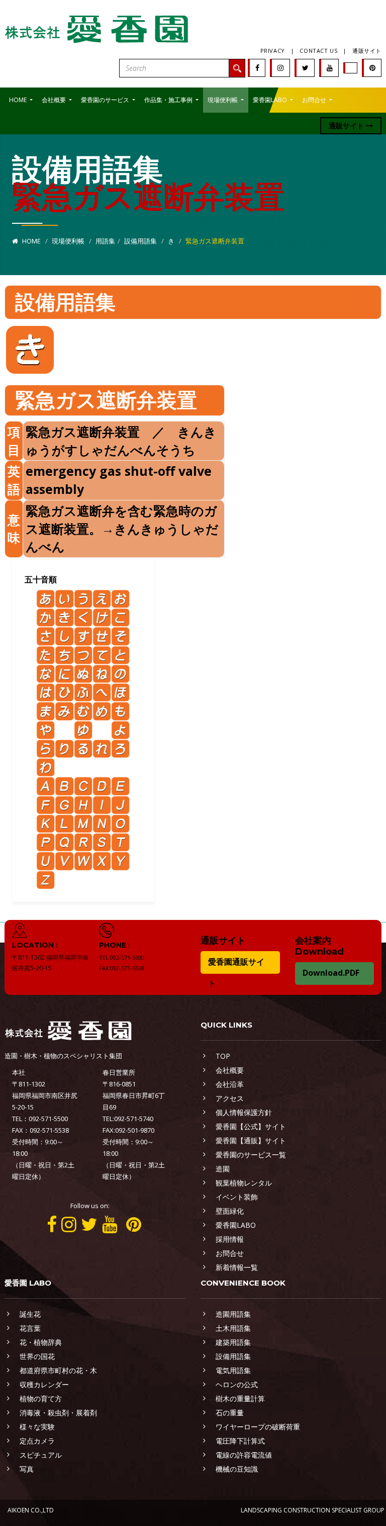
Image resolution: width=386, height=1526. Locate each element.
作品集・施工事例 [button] (169, 100)
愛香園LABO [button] (270, 100)
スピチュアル (41, 1455)
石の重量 (230, 1412)
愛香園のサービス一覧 (251, 1154)
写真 (27, 1469)
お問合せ (230, 1253)
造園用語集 (233, 1314)
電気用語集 (233, 1370)
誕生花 (30, 1314)
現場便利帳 (68, 240)
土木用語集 (233, 1328)
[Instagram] (280, 67)
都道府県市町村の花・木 (58, 1370)
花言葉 (30, 1328)
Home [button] (18, 100)
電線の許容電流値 (244, 1455)
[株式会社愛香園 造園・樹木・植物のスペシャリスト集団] (97, 27)
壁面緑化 (230, 1211)
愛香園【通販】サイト (251, 1140)
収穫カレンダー (44, 1384)
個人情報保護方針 (244, 1112)
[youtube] (329, 67)
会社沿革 (230, 1084)
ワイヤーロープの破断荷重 (258, 1426)
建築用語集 (233, 1342)
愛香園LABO (236, 1225)
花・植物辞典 (41, 1342)
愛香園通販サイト (236, 972)
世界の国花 (37, 1356)
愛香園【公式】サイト (251, 1126)
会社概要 (230, 1070)
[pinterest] (372, 67)
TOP (223, 1056)
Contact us (318, 50)
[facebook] (257, 67)
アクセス (230, 1098)
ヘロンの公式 (237, 1384)
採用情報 (230, 1239)
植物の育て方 (41, 1398)
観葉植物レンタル (244, 1183)
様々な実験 (37, 1426)
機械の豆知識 (237, 1469)
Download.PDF (331, 972)
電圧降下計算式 (240, 1441)
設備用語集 (140, 240)
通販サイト (366, 50)
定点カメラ (37, 1441)
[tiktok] (350, 67)
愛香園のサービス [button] (106, 100)
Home (31, 240)
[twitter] (305, 67)
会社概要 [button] (54, 100)
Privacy (272, 50)
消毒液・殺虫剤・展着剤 (58, 1412)
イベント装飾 (237, 1197)
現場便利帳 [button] (223, 100)
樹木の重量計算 (240, 1398)
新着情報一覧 (237, 1267)
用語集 (105, 240)
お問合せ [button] (315, 100)
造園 (223, 1168)
